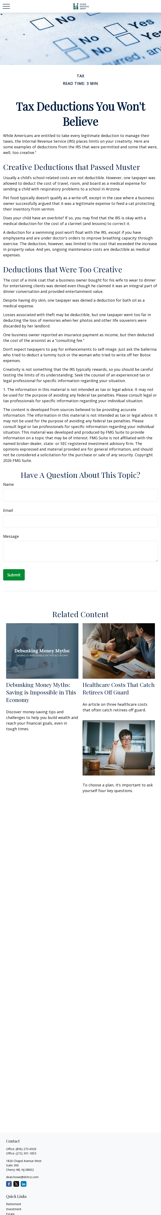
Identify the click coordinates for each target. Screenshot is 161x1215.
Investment (13, 1209)
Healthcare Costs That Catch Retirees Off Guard (119, 688)
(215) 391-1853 (26, 1153)
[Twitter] (16, 1184)
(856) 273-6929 (26, 1149)
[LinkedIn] (23, 1184)
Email (8, 510)
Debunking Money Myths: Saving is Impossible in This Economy (41, 692)
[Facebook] (9, 1184)
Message (11, 536)
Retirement (13, 1204)
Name (8, 484)
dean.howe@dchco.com (22, 1177)
